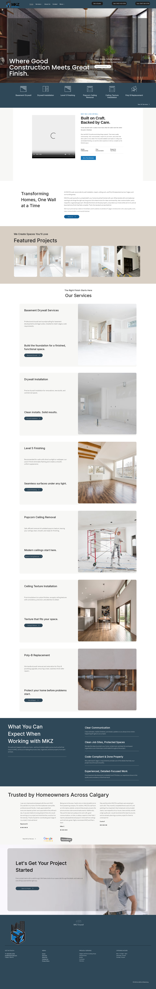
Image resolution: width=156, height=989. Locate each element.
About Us (44, 957)
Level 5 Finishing (68, 95)
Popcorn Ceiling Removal (90, 96)
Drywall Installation (45, 95)
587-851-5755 (11, 953)
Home (43, 953)
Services (44, 955)
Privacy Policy (45, 961)
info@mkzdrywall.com (11, 955)
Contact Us (45, 959)
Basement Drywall (23, 95)
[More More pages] (63, 4)
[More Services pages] (41, 4)
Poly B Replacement (134, 95)
